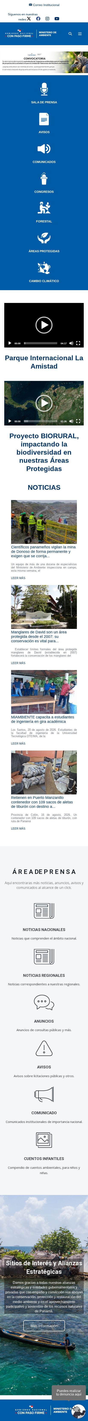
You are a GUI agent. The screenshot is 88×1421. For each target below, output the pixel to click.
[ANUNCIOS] (44, 1002)
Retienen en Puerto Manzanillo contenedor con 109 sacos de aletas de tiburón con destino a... (42, 802)
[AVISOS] (44, 1048)
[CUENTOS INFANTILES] (44, 1140)
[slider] (40, 343)
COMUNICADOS (44, 162)
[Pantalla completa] (78, 343)
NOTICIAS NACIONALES (44, 929)
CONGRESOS (44, 191)
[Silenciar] (71, 343)
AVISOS (44, 132)
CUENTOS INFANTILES (44, 1158)
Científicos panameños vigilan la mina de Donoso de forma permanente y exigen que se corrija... (43, 551)
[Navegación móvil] (80, 33)
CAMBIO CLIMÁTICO (44, 281)
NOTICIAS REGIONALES (44, 975)
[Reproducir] (10, 343)
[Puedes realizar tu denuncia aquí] (78, 1411)
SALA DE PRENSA (44, 102)
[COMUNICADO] (44, 1094)
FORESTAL (44, 221)
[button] (70, 34)
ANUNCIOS (44, 1021)
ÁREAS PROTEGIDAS (44, 251)
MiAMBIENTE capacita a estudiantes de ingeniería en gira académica (42, 719)
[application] (44, 325)
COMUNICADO (44, 1113)
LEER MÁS (18, 578)
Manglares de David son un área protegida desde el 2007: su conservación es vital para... (39, 636)
